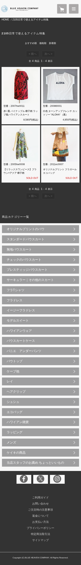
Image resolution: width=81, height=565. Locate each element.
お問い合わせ (40, 503)
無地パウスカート (19, 249)
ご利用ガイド (40, 497)
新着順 (52, 43)
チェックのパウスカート (24, 259)
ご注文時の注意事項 (40, 509)
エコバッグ (14, 412)
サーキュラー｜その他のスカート (30, 280)
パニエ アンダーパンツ (24, 351)
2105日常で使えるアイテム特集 (30, 19)
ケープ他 (13, 371)
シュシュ (13, 401)
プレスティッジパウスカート (27, 269)
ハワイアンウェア (19, 330)
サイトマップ (40, 540)
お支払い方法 (40, 521)
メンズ (11, 442)
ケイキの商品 (16, 452)
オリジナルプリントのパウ (25, 229)
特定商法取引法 (40, 534)
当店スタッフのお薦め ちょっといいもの (35, 462)
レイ (10, 381)
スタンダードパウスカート (25, 239)
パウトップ (14, 361)
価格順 (42, 43)
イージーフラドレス (21, 310)
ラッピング (14, 432)
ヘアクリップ (16, 391)
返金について (40, 515)
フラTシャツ (15, 290)
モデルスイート (18, 320)
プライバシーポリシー (40, 527)
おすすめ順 (31, 43)
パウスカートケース (21, 340)
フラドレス (14, 300)
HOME (5, 19)
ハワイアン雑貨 (18, 422)
